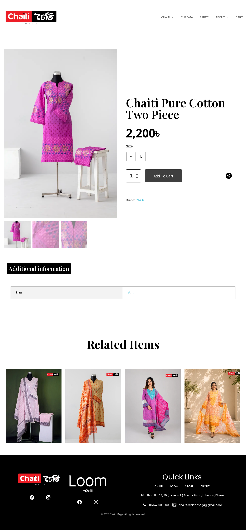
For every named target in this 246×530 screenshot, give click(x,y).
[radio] (131, 156)
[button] (138, 174)
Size (129, 146)
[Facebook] (32, 497)
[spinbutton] (133, 176)
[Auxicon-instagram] (48, 497)
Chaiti (140, 200)
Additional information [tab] (39, 268)
